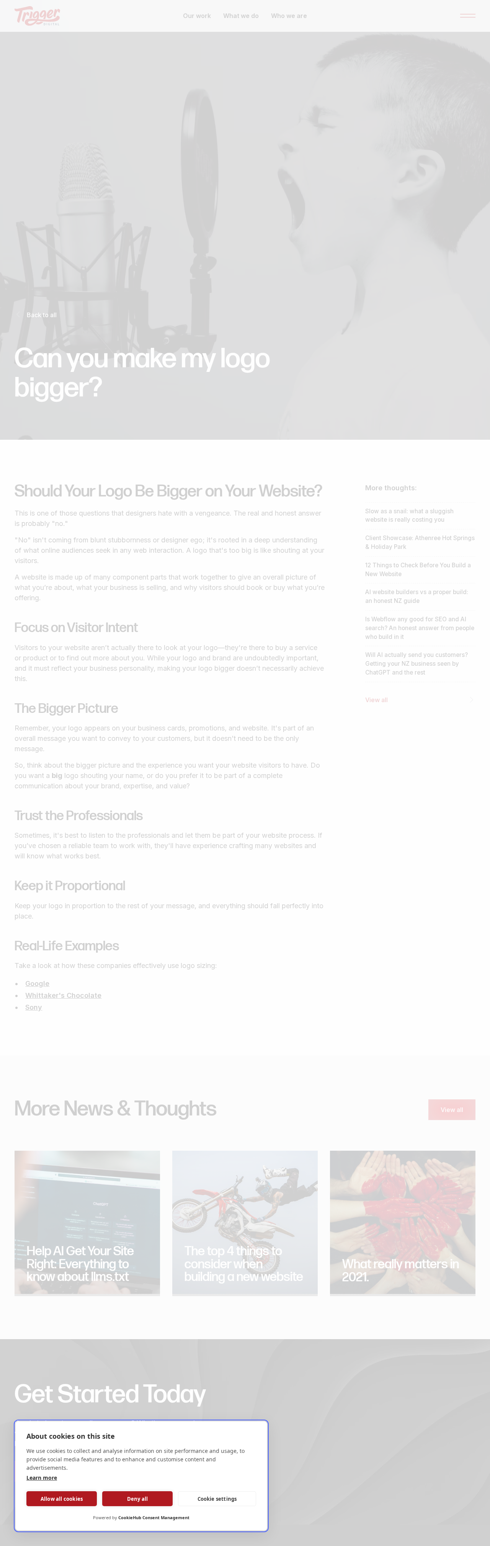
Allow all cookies (62, 1498)
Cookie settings (217, 1498)
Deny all (137, 1498)
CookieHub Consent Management (153, 1517)
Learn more (41, 1477)
